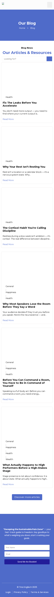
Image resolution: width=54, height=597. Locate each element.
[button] (49, 5)
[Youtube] (27, 578)
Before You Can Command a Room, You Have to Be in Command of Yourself (26, 382)
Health (9, 97)
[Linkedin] (38, 578)
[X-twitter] (32, 578)
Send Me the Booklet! (27, 562)
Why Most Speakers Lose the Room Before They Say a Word (26, 305)
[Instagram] (21, 578)
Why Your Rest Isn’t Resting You (24, 166)
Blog (32, 28)
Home (22, 28)
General (10, 286)
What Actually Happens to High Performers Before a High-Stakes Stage (25, 467)
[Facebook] (15, 578)
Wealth (9, 459)
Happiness (11, 292)
